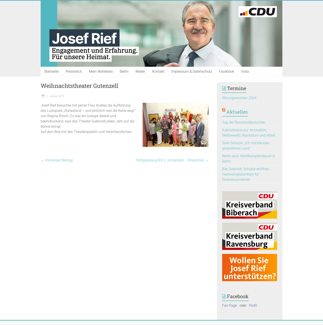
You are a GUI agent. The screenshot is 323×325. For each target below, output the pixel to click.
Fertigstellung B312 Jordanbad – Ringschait (172, 160)
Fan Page (229, 305)
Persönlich (74, 71)
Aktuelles (237, 112)
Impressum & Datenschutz (191, 71)
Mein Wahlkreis (101, 71)
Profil (253, 305)
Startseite (51, 71)
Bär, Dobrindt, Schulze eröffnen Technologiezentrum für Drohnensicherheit (245, 174)
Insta (245, 71)
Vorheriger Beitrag (57, 160)
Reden (140, 71)
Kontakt (158, 71)
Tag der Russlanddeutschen (243, 122)
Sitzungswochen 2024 (239, 98)
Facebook (226, 71)
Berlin (124, 71)
